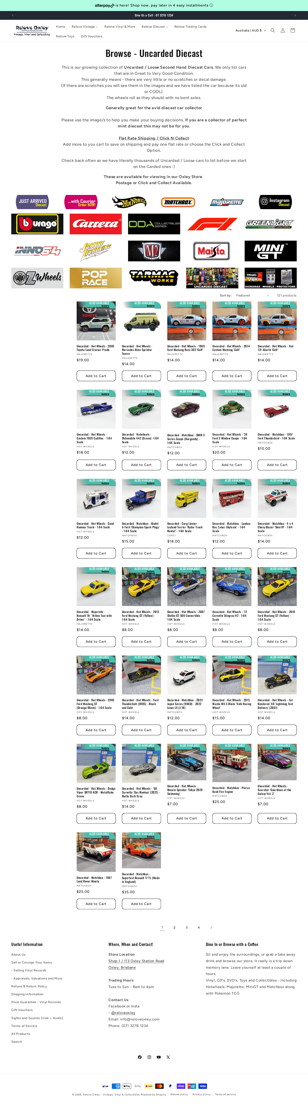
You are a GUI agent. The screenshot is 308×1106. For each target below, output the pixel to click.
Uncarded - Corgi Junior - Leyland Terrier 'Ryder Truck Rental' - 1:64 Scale (185, 527)
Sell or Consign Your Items (31, 962)
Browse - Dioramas (260, 282)
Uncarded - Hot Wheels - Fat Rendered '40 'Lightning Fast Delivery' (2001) (275, 704)
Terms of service (225, 1094)
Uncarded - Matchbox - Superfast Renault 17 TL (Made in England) (141, 878)
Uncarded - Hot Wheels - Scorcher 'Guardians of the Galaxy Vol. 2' (274, 790)
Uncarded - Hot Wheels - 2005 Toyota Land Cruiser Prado (95, 348)
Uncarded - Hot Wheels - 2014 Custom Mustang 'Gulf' (231, 348)
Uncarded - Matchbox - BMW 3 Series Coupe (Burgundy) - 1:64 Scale (186, 439)
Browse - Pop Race (85, 282)
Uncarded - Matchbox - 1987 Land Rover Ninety (94, 879)
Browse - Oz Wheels (27, 282)
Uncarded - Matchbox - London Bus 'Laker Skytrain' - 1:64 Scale (231, 527)
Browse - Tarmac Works (147, 282)
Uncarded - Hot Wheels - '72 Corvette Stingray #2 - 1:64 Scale (229, 615)
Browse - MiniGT (258, 255)
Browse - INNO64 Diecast (32, 255)
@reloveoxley (123, 1013)
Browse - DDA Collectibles (150, 228)
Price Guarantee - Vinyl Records (36, 1002)
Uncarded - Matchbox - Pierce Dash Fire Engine (231, 790)
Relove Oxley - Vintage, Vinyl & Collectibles (111, 1094)
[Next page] (211, 928)
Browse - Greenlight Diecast (268, 222)
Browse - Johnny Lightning (92, 255)
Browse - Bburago (26, 228)
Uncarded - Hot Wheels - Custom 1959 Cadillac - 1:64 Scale (94, 438)
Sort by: (226, 295)
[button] (273, 30)
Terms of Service (24, 1026)
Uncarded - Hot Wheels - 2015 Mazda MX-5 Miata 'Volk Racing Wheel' (231, 704)
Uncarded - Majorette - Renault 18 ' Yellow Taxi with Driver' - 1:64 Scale (94, 615)
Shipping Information (27, 994)
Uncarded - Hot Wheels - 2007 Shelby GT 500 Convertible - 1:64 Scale (186, 615)
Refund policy (179, 1094)
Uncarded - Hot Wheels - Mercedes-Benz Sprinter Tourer (137, 350)
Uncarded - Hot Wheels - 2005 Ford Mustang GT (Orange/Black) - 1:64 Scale (95, 704)
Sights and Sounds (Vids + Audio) (37, 1018)
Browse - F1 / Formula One (208, 228)
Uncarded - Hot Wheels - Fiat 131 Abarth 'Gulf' (276, 348)
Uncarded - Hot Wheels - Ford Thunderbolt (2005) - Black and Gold (140, 704)
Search (16, 1042)
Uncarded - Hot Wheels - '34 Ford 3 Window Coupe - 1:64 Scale (229, 438)
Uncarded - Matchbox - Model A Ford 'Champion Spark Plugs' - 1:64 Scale (141, 527)
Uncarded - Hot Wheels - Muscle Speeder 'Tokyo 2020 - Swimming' (186, 790)
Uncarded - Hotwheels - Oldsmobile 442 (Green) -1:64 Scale (140, 438)
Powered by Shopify (153, 1094)
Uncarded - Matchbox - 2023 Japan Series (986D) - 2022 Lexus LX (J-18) (185, 704)
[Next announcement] (295, 15)
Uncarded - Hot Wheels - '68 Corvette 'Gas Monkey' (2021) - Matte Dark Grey (141, 792)
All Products (20, 1034)
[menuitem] (60, 27)
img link (32, 198)
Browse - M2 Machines (146, 255)
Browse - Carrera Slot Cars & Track (94, 225)
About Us (18, 955)
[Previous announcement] (13, 15)
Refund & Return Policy (29, 986)
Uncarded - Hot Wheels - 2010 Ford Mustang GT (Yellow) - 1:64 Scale (276, 615)
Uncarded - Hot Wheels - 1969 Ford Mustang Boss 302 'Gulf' (186, 348)
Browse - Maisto (199, 255)
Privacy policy (202, 1094)
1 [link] (162, 927)
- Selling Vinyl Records (28, 970)
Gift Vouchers (22, 1010)
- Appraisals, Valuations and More (36, 978)
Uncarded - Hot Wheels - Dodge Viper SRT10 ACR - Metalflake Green (96, 792)
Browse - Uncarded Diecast (209, 282)
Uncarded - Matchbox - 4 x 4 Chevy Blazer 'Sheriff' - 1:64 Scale (275, 527)
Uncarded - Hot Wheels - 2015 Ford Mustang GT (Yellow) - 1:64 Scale (140, 615)
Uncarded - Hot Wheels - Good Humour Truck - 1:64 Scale (95, 525)
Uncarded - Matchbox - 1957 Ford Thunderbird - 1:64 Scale (276, 436)
